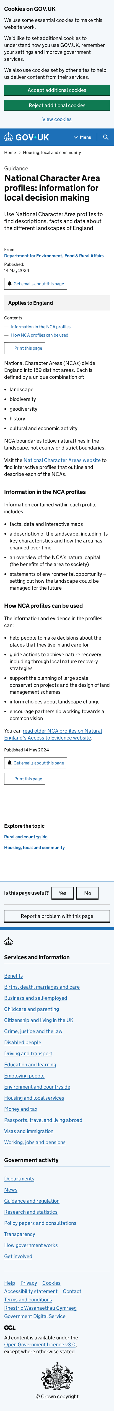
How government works (31, 1245)
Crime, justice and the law (33, 1031)
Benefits (13, 976)
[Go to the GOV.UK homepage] (26, 137)
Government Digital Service (35, 1316)
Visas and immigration (28, 1131)
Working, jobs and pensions (35, 1142)
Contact (72, 1291)
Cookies (51, 1283)
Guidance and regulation (31, 1201)
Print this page (28, 348)
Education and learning (30, 1064)
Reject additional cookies (57, 105)
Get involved (18, 1256)
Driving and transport (28, 1053)
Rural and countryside (26, 836)
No (91, 893)
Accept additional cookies (57, 90)
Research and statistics (31, 1212)
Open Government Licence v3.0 (40, 1344)
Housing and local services (34, 1098)
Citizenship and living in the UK (38, 1020)
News (10, 1190)
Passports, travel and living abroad (43, 1120)
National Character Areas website (62, 460)
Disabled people (22, 1042)
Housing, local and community (52, 152)
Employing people (24, 1075)
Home (10, 152)
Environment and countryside (37, 1087)
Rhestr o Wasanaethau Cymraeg (40, 1308)
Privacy (28, 1283)
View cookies (57, 119)
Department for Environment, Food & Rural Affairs (54, 255)
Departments (19, 1178)
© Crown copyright (57, 1396)
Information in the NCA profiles (41, 326)
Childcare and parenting (31, 1009)
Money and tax (20, 1109)
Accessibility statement (31, 1291)
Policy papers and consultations (40, 1223)
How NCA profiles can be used (39, 335)
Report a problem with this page (57, 916)
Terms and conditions (28, 1299)
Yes (66, 893)
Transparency (19, 1234)
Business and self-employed (35, 998)
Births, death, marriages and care (42, 987)
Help (9, 1283)
